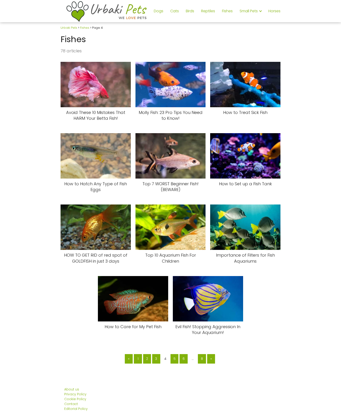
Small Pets (249, 11)
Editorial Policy (76, 408)
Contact (71, 404)
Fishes (227, 11)
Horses (274, 11)
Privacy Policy (75, 394)
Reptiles (208, 11)
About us (71, 389)
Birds (190, 11)
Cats (174, 11)
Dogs (158, 11)
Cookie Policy (75, 399)
